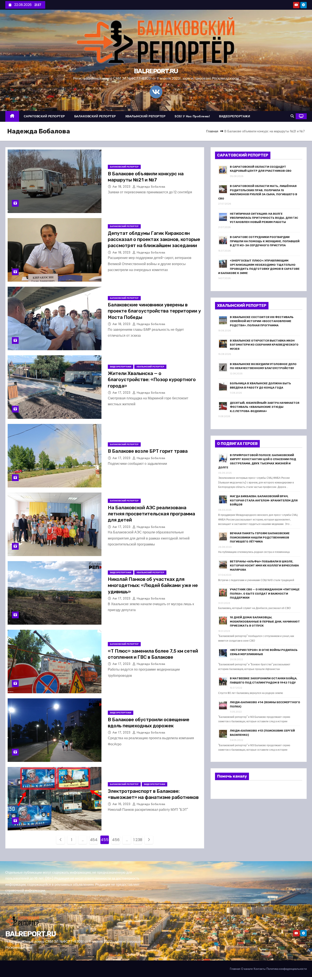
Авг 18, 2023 (121, 186)
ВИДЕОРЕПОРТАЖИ (234, 116)
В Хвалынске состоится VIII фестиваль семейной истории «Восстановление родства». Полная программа (262, 321)
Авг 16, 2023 (121, 804)
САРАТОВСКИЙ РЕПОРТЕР (44, 116)
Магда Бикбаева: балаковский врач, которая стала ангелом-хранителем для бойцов (264, 500)
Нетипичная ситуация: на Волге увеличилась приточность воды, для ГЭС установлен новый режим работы (264, 218)
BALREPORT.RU (156, 71)
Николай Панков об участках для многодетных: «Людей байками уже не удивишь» (153, 585)
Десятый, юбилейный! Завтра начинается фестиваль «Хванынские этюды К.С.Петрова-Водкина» (264, 407)
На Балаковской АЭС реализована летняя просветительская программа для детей (151, 514)
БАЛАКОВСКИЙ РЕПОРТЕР (95, 116)
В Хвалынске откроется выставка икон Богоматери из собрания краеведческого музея (264, 344)
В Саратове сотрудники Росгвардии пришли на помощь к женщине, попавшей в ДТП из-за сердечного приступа (264, 241)
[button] (292, 116)
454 (93, 839)
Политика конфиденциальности (286, 969)
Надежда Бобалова (150, 186)
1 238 (138, 839)
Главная (212, 131)
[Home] (12, 116)
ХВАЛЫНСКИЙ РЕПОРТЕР (145, 116)
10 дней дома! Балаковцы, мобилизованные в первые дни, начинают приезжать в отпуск (265, 621)
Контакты (260, 969)
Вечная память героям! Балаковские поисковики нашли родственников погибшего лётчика (260, 537)
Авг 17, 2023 (121, 392)
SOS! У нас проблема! (192, 116)
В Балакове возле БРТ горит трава (148, 451)
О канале (247, 969)
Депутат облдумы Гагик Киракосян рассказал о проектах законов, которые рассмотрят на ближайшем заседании (154, 239)
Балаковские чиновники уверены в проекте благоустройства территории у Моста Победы (154, 311)
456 (115, 839)
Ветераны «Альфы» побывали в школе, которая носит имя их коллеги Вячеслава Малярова (264, 565)
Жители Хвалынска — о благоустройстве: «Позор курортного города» (152, 380)
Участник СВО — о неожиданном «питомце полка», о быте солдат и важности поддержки (264, 593)
